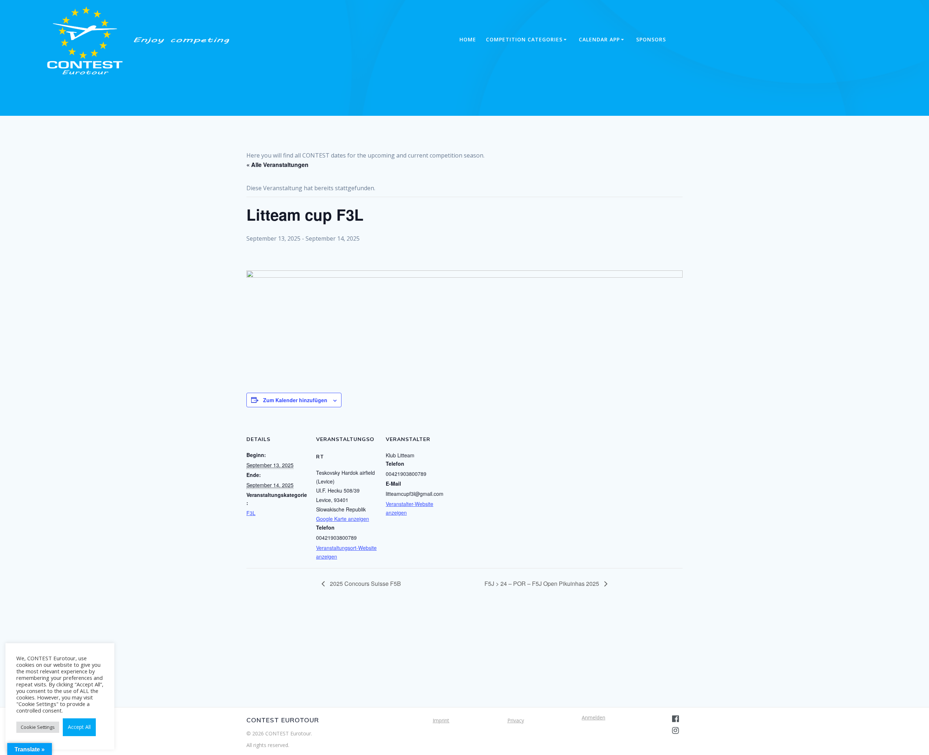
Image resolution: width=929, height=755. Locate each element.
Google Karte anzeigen (342, 518)
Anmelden (593, 717)
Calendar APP (599, 39)
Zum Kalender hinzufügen (295, 400)
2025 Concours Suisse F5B (364, 583)
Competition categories (524, 39)
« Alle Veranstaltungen (277, 164)
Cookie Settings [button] (38, 727)
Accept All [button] (79, 726)
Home (467, 39)
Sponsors (651, 39)
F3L (250, 513)
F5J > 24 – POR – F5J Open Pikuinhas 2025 (542, 583)
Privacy (515, 720)
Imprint (441, 720)
